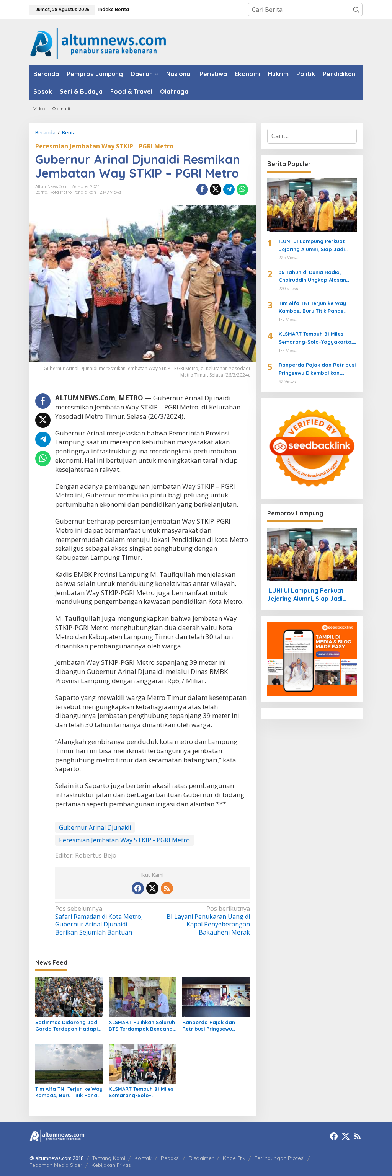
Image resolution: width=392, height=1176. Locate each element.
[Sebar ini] (202, 189)
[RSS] (167, 888)
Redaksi (170, 1158)
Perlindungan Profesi (279, 1158)
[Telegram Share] (229, 189)
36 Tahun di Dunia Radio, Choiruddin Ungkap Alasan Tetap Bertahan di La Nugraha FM (318, 276)
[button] (356, 9)
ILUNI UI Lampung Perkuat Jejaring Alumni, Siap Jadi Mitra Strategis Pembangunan (317, 245)
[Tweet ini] (215, 189)
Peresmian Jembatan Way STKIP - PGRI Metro (104, 146)
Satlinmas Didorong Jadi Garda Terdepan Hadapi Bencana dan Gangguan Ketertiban (66, 1025)
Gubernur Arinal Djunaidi (95, 827)
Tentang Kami (108, 1158)
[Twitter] (152, 888)
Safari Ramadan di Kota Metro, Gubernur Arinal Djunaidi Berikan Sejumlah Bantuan (99, 920)
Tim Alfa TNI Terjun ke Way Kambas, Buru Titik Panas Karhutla (69, 1092)
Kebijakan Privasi (111, 1165)
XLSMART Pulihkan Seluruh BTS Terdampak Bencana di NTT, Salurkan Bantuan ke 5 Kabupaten (142, 1025)
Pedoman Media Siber (55, 1165)
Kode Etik (234, 1158)
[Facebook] (138, 888)
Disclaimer (201, 1158)
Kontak (143, 1158)
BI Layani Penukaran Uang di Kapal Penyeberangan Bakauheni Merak (208, 920)
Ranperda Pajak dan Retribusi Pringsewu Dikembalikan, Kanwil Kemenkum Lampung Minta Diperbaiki (208, 1025)
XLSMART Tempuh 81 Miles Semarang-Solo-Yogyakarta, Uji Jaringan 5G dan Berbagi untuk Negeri (141, 1092)
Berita (41, 192)
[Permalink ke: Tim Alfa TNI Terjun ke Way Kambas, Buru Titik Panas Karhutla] (69, 1063)
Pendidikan (85, 192)
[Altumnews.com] (98, 42)
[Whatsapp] (242, 189)
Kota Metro (60, 192)
